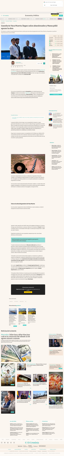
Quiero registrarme (28, 292)
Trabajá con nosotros (53, 449)
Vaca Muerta (16, 301)
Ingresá (61, 15)
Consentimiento (44, 451)
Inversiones (56, 439)
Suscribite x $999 (54, 15)
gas (25, 301)
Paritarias (50, 439)
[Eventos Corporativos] (25, 446)
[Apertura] (20, 446)
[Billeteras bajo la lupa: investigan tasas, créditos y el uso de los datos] (40, 378)
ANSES (61, 439)
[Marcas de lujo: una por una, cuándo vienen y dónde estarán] (21, 367)
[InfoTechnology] (42, 446)
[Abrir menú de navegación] (1, 15)
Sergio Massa (27, 92)
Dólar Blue (7, 439)
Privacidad (39, 451)
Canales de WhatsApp (18, 449)
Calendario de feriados (39, 439)
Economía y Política (9, 21)
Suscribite (26, 449)
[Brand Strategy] (30, 446)
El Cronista (3, 21)
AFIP (46, 439)
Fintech (24, 439)
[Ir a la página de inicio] (6, 15)
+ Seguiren (40, 63)
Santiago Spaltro (18, 62)
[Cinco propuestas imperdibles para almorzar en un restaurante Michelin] (56, 383)
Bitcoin (19, 439)
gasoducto (15, 21)
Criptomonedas (13, 439)
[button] (61, 386)
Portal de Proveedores (43, 449)
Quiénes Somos (33, 449)
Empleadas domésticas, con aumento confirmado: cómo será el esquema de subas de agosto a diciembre (56, 61)
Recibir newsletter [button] (56, 94)
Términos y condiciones (32, 451)
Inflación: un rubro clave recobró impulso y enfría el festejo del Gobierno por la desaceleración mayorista (57, 55)
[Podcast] (36, 446)
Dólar (3, 439)
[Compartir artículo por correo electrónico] (19, 66)
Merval (28, 439)
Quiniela (33, 439)
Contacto (9, 449)
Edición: (59, 12)
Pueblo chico (53, 85)
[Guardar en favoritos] (44, 63)
